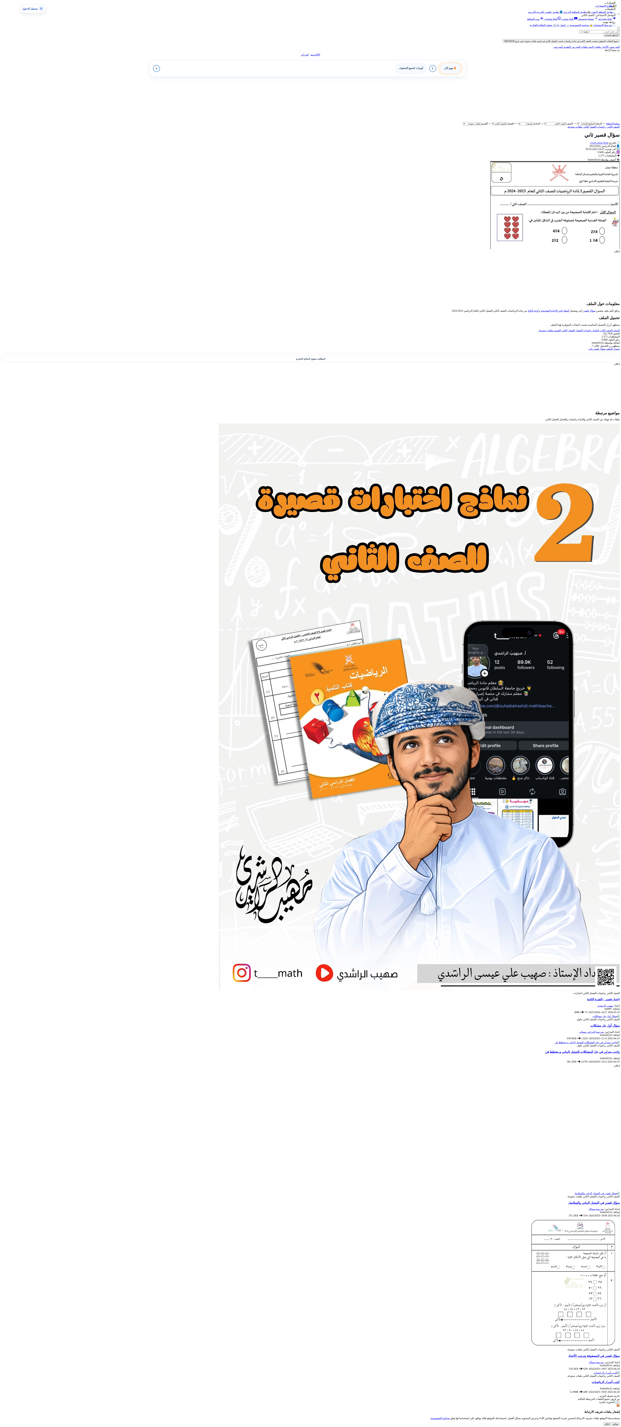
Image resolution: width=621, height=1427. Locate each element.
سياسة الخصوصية (440, 1418)
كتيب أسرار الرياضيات (606, 1382)
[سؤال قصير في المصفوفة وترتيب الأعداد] (574, 1346)
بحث (586, 32)
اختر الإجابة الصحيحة (552, 310)
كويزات (305, 54)
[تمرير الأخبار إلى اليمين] (432, 68)
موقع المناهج (613, 123)
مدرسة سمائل (596, 1209)
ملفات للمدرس (579, 47)
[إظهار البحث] (618, 28)
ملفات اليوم (594, 47)
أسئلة (566, 310)
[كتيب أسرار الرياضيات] (607, 1372)
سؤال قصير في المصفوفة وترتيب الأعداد (594, 1356)
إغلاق (607, 1424)
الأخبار (604, 47)
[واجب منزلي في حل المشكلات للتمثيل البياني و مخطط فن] (587, 1042)
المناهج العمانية (611, 35)
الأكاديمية (315, 54)
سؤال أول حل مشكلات (605, 1025)
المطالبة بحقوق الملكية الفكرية (310, 359)
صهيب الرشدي (605, 1005)
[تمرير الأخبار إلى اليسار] (156, 68)
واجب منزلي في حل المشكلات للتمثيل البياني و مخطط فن (582, 1051)
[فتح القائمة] (618, 14)
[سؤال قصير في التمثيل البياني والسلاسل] (597, 1193)
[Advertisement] (523, 99)
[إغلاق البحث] (580, 31)
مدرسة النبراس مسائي (591, 1032)
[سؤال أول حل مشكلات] (606, 1016)
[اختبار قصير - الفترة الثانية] (419, 990)
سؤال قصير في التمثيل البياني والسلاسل (594, 1202)
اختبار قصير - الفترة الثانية (603, 999)
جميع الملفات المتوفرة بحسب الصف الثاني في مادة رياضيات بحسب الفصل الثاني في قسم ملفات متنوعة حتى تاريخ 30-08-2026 (561, 41)
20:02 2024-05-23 (599, 143)
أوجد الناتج (533, 310)
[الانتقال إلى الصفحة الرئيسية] (612, 5)
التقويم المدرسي (562, 47)
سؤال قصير (589, 310)
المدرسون (614, 47)
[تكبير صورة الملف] (555, 248)
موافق (615, 1424)
